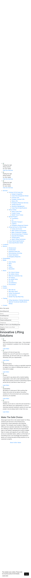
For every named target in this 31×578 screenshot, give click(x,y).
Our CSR (9, 108)
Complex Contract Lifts (18, 18)
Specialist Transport (17, 40)
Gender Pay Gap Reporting (16, 296)
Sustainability (6, 82)
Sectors (5, 65)
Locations (5, 63)
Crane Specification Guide (16, 61)
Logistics (14, 42)
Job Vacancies (11, 124)
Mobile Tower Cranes (17, 33)
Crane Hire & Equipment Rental (20, 14)
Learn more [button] (5, 575)
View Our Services (8, 170)
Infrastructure (10, 66)
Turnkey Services (16, 23)
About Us (12, 442)
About (4, 94)
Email (4, 315)
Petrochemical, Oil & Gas (15, 253)
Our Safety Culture (12, 99)
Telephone (5, 320)
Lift (12, 38)
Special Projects (13, 35)
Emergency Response (14, 256)
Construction (10, 68)
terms (20, 561)
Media (4, 84)
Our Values (18, 442)
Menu (2, 149)
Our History (10, 105)
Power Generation (12, 77)
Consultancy (15, 37)
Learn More (6, 348)
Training (5, 129)
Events (5, 113)
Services (5, 9)
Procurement (10, 112)
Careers (5, 115)
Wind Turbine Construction (19, 49)
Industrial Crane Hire (14, 251)
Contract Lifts (15, 16)
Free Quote (4, 161)
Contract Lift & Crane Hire (16, 11)
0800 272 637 (17, 144)
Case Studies (10, 85)
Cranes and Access (17, 47)
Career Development (14, 293)
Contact (5, 141)
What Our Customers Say (15, 276)
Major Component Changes (19, 51)
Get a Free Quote (4, 7)
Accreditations (11, 110)
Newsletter (10, 92)
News (8, 87)
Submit (23, 555)
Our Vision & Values (14, 272)
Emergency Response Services (20, 21)
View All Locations (6, 504)
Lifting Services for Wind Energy (17, 45)
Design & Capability (17, 12)
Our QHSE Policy (11, 106)
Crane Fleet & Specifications (19, 26)
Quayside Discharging (17, 54)
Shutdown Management (18, 25)
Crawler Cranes (16, 32)
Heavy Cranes (12, 28)
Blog (8, 89)
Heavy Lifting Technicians (19, 58)
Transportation (16, 56)
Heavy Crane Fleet (17, 30)
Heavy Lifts (15, 19)
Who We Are (10, 117)
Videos (9, 91)
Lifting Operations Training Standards (19, 300)
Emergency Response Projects (20, 44)
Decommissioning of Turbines (20, 52)
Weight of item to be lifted (10, 324)
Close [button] (26, 574)
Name (4, 311)
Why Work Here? (11, 118)
